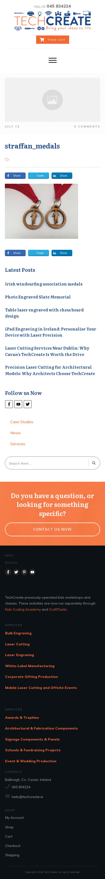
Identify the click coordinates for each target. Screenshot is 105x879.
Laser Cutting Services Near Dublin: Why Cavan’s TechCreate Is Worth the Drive (47, 351)
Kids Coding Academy (23, 609)
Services (17, 443)
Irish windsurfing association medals (44, 284)
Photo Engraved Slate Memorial (38, 297)
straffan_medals (32, 145)
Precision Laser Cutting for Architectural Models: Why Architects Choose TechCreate (50, 370)
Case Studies (21, 421)
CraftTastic (58, 609)
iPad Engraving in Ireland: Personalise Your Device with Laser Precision (50, 332)
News (15, 432)
